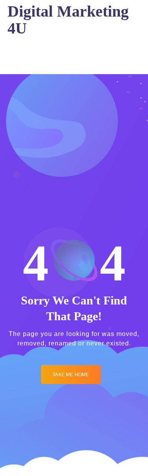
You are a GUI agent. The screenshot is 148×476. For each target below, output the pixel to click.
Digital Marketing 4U (68, 20)
